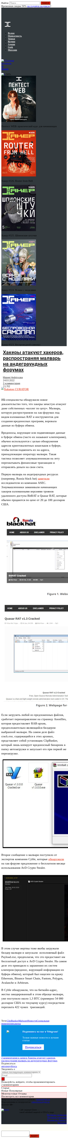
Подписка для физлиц (57, 1115)
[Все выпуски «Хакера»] (1, 55)
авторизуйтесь (9, 1066)
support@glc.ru (43, 1099)
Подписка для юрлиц (57, 1117)
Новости (32, 1020)
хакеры (17, 1023)
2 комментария (11, 383)
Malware (22, 1020)
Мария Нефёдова (13, 377)
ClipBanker (12, 1020)
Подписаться (33, 1047)
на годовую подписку (38, 6)
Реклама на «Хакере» (57, 1120)
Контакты (62, 1123)
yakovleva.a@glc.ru (41, 1102)
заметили (44, 478)
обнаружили (56, 859)
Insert (34, 1136)
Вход (64, 4)
